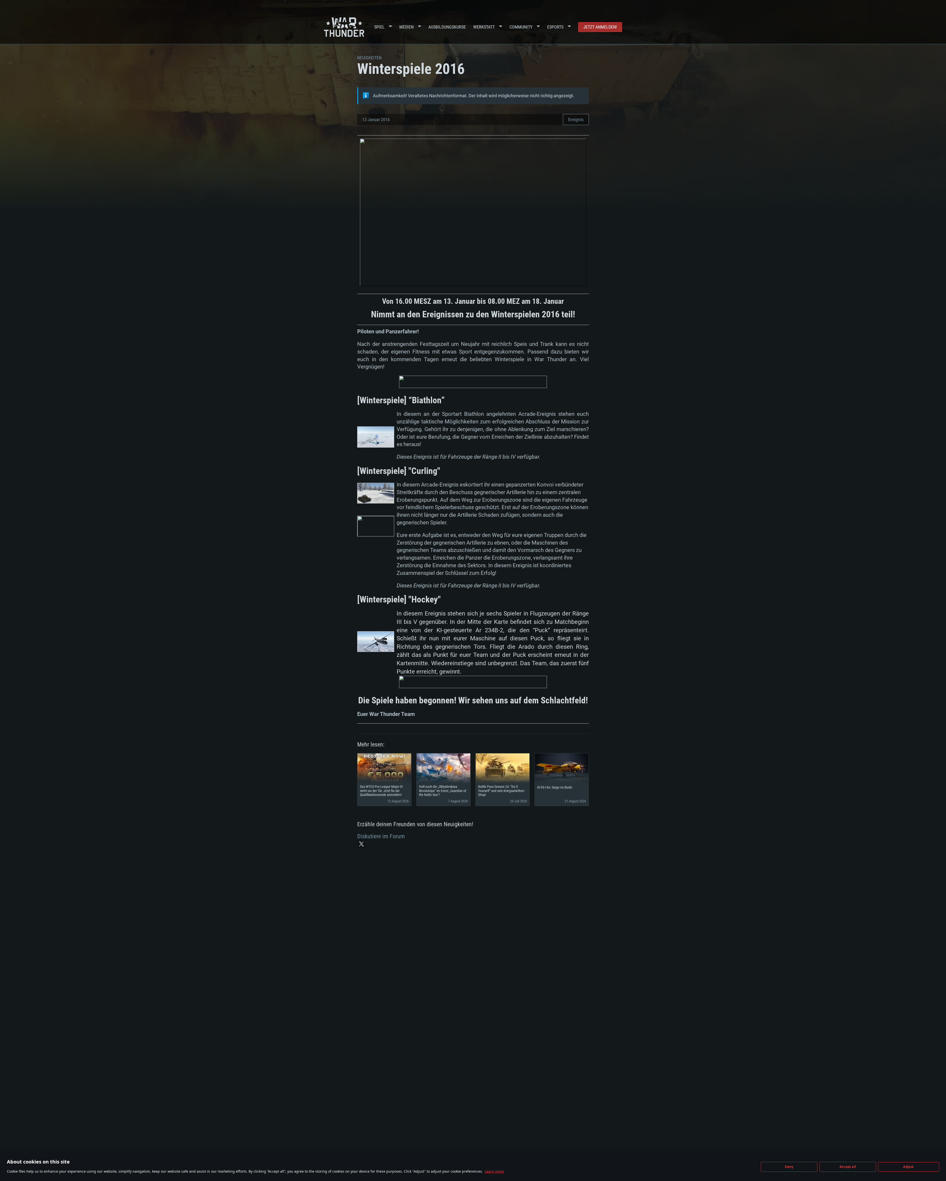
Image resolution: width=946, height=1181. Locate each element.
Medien (406, 27)
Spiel (379, 27)
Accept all (848, 1167)
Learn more (494, 1171)
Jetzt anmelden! (600, 27)
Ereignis (576, 119)
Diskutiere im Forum (381, 836)
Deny (789, 1167)
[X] (361, 844)
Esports (555, 27)
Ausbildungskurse (447, 27)
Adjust (908, 1167)
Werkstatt (484, 27)
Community (520, 27)
